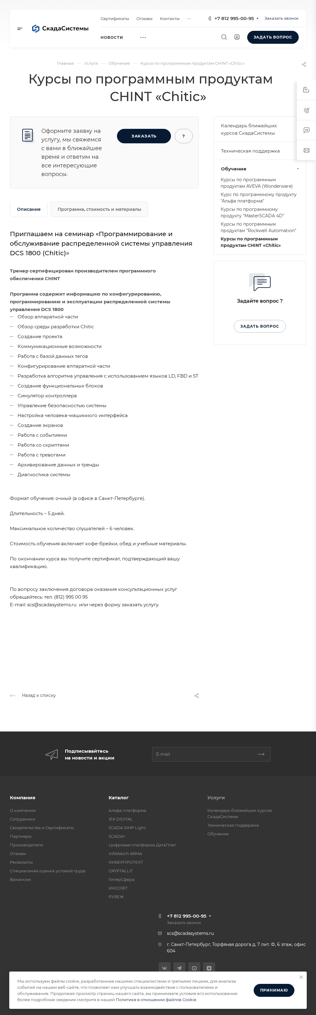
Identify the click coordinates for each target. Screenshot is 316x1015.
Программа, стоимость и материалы (99, 209)
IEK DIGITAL (121, 819)
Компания (22, 797)
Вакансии (20, 879)
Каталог (119, 797)
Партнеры (20, 836)
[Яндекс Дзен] (209, 968)
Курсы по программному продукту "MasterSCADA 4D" (252, 213)
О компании (23, 810)
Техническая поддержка (250, 151)
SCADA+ (117, 836)
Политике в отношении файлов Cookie (156, 999)
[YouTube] (194, 968)
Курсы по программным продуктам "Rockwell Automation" (258, 227)
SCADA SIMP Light (127, 827)
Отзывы (18, 853)
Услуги (216, 797)
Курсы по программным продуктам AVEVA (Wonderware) (257, 183)
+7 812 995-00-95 (234, 18)
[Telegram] (179, 968)
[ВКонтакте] (165, 968)
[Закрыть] (301, 977)
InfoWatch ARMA (125, 853)
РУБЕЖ (116, 896)
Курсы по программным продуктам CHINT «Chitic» (251, 242)
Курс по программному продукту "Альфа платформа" (259, 198)
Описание (29, 209)
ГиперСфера (122, 879)
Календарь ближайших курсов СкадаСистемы (249, 129)
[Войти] (237, 37)
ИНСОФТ (118, 888)
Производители (26, 844)
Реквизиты (21, 862)
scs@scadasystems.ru (190, 933)
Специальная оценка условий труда (47, 870)
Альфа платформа (127, 810)
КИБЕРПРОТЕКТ (126, 862)
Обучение (234, 169)
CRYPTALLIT (121, 870)
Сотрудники (22, 819)
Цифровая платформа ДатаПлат (142, 844)
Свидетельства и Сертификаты (42, 827)
